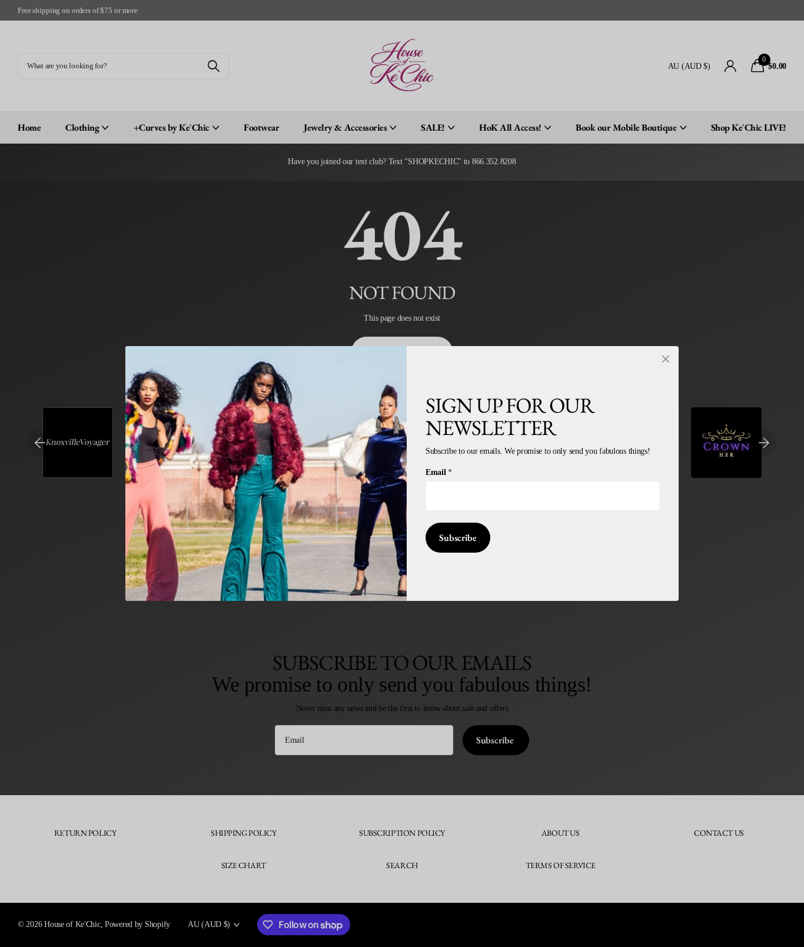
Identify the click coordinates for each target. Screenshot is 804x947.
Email (438, 472)
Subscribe (458, 537)
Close (666, 359)
